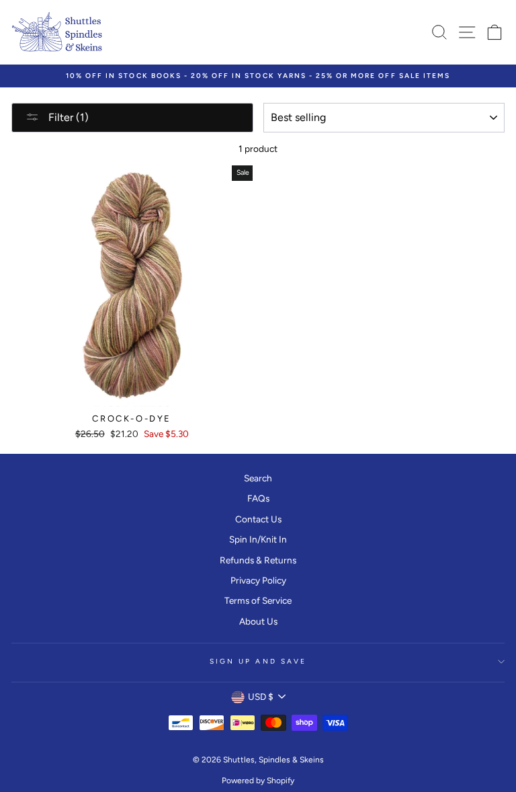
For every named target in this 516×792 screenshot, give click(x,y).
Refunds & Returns (258, 560)
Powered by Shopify (258, 780)
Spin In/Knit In (258, 539)
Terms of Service (258, 600)
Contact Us (258, 519)
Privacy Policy (258, 580)
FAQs (258, 498)
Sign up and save (258, 661)
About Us (258, 621)
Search (258, 478)
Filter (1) (67, 117)
